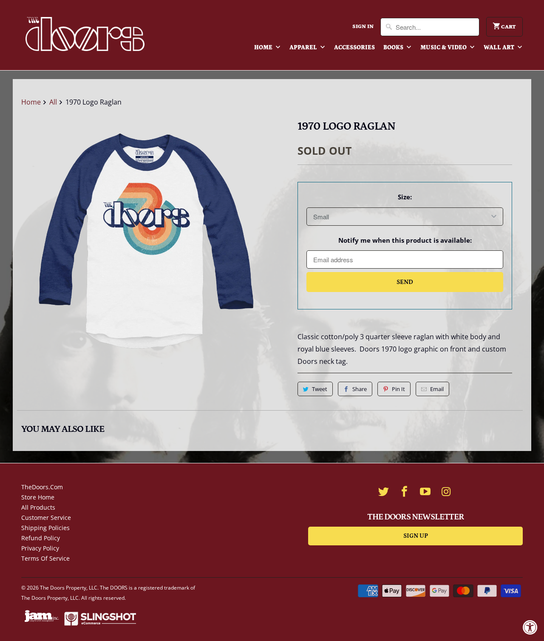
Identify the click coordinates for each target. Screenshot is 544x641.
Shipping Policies (45, 528)
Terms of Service (45, 558)
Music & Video (444, 47)
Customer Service (46, 517)
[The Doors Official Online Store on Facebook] (404, 491)
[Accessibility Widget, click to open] (530, 627)
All (53, 102)
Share (359, 389)
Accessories (354, 47)
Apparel (303, 47)
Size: (405, 197)
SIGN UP (415, 535)
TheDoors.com (42, 487)
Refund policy (40, 538)
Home (264, 47)
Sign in (363, 26)
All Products (38, 507)
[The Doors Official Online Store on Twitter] (384, 491)
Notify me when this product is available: (405, 240)
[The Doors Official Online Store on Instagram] (446, 491)
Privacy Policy (40, 548)
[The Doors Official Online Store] (85, 34)
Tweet (319, 389)
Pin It (398, 389)
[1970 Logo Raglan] (144, 241)
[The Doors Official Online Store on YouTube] (425, 491)
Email (437, 389)
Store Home (37, 497)
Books (394, 47)
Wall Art (500, 47)
